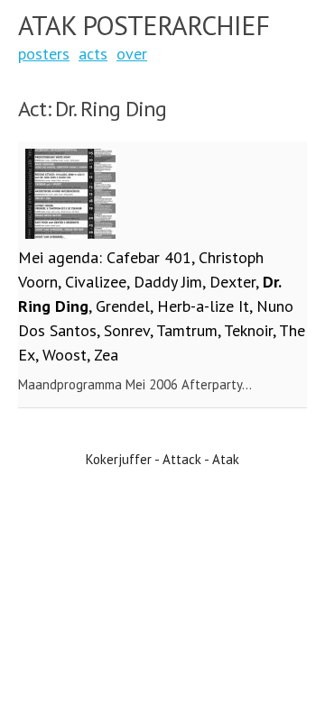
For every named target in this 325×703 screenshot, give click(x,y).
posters (44, 53)
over (131, 53)
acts (93, 53)
